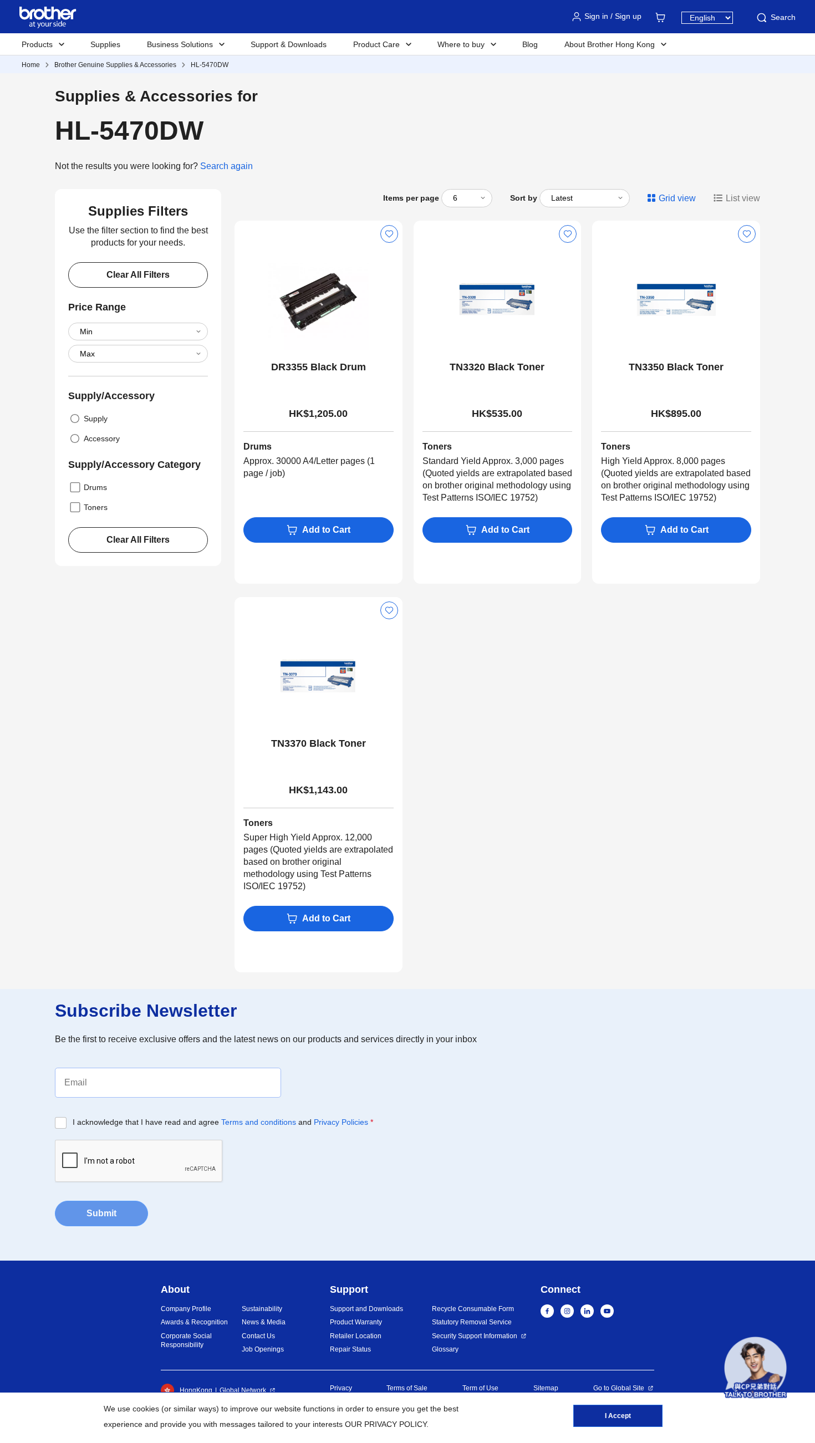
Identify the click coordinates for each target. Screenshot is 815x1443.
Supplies (105, 44)
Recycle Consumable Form (473, 1309)
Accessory (102, 438)
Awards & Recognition (194, 1322)
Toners (96, 507)
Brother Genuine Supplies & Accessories (115, 65)
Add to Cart (326, 529)
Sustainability (262, 1309)
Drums (95, 487)
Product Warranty (356, 1322)
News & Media (264, 1322)
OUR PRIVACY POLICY (385, 1424)
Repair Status (350, 1349)
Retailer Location (355, 1336)
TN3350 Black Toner (676, 367)
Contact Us (258, 1336)
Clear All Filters (138, 274)
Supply (96, 418)
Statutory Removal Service (472, 1322)
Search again (226, 166)
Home (31, 65)
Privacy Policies (341, 1122)
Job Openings (263, 1349)
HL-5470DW (209, 65)
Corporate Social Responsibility (186, 1340)
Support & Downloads (289, 44)
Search (783, 17)
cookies (146, 1408)
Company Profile (186, 1309)
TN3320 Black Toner (497, 367)
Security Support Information (474, 1336)
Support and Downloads (366, 1309)
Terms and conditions (258, 1122)
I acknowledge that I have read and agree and (223, 1122)
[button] (755, 1368)
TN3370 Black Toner (318, 743)
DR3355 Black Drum (318, 367)
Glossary (445, 1349)
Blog (530, 44)
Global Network (243, 1390)
